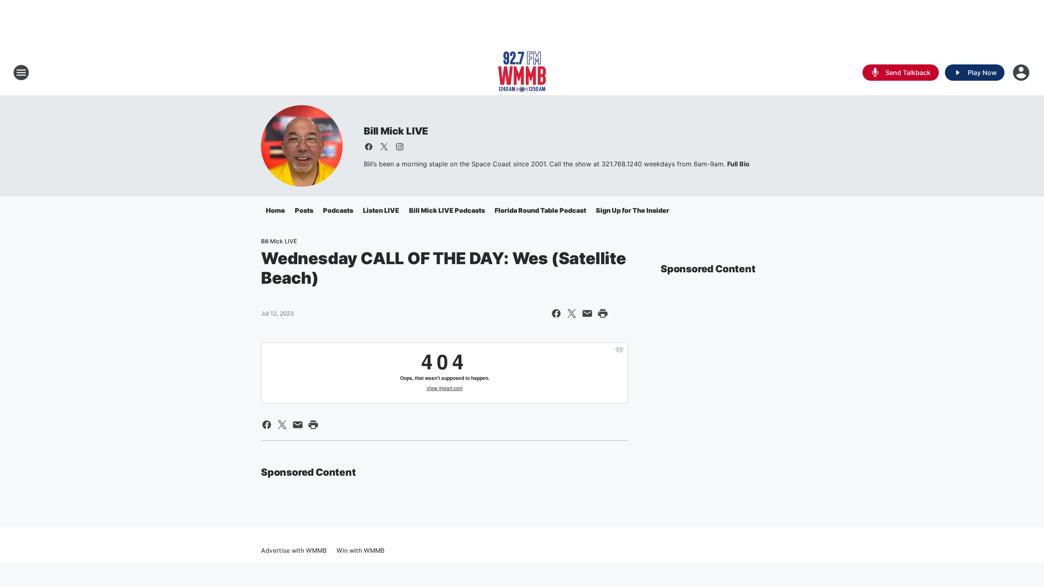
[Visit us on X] (384, 147)
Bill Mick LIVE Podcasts (447, 210)
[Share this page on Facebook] (556, 313)
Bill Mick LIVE (396, 131)
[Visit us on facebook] (369, 147)
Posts (304, 210)
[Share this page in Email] (587, 313)
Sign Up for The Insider (632, 210)
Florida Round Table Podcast (540, 210)
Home (275, 210)
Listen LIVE (381, 210)
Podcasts (338, 210)
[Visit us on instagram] (400, 147)
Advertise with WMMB (294, 550)
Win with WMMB (360, 550)
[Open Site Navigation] (21, 72)
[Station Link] (522, 72)
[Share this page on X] (571, 313)
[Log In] (1022, 72)
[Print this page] (602, 313)
